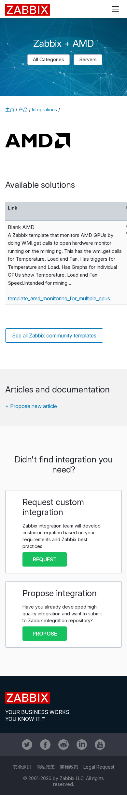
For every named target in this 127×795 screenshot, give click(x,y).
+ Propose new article (31, 406)
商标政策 (69, 767)
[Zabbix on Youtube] (100, 744)
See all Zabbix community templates (54, 335)
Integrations (44, 109)
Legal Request (98, 767)
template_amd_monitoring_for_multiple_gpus (59, 298)
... (71, 283)
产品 (23, 109)
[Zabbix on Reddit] (63, 744)
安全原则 (22, 767)
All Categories (48, 59)
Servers (88, 59)
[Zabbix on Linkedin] (82, 744)
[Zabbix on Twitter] (27, 744)
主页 (9, 109)
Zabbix (27, 10)
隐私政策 (45, 767)
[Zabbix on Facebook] (45, 744)
